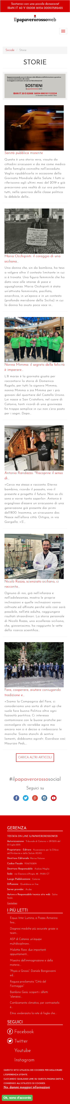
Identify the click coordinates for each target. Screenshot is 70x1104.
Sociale (10, 50)
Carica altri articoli (35, 757)
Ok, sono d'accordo (17, 1097)
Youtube (54, 798)
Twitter (26, 798)
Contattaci (12, 903)
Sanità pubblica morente (23, 153)
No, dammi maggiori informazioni (27, 1087)
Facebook (16, 798)
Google (35, 798)
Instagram (44, 798)
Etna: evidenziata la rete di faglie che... (33, 1013)
